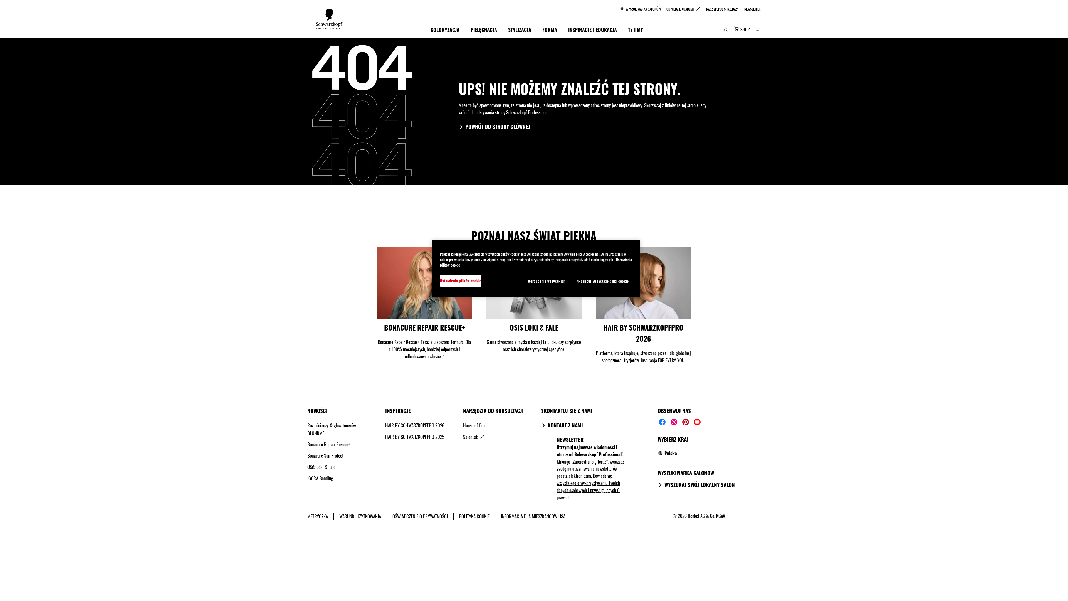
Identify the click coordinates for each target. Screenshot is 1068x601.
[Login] (725, 30)
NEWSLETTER (570, 439)
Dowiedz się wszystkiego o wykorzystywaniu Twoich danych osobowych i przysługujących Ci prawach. (588, 486)
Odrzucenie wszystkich (547, 281)
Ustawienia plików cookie (460, 281)
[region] (536, 268)
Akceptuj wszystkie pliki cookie (603, 281)
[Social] (662, 422)
